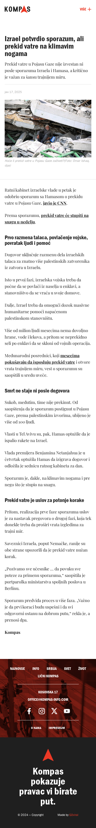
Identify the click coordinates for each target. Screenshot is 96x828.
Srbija (52, 668)
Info (35, 668)
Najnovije (17, 668)
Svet (67, 668)
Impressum (57, 728)
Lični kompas (48, 676)
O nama (36, 728)
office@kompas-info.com (48, 699)
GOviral (73, 815)
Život (82, 668)
